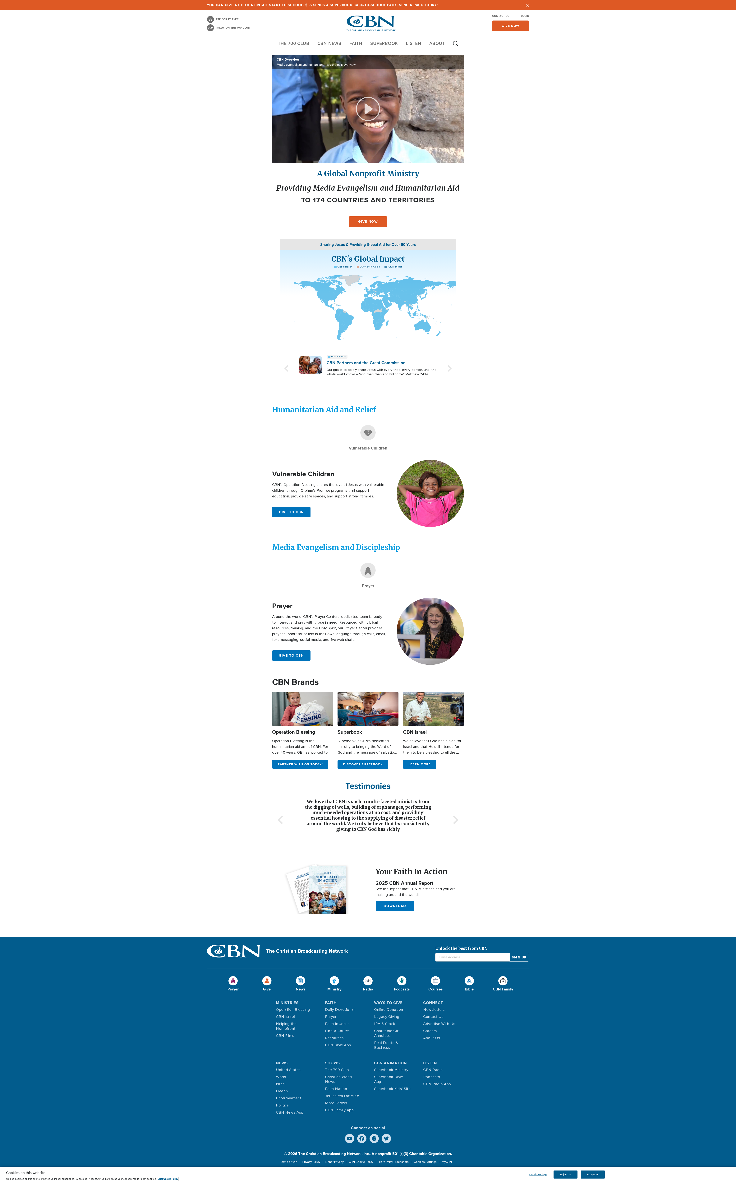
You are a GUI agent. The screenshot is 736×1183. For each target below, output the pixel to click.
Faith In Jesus (337, 1024)
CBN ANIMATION (390, 1063)
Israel (281, 1084)
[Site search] (455, 45)
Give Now (368, 221)
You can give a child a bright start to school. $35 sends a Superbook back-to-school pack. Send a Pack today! (322, 5)
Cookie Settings (538, 1174)
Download (395, 905)
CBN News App (289, 1112)
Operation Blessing (293, 1009)
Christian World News (338, 1079)
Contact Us (500, 16)
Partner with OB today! (300, 764)
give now (510, 26)
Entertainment (288, 1098)
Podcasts (431, 1077)
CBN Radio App (437, 1084)
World (281, 1077)
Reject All (565, 1174)
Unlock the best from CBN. (461, 948)
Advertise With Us (439, 1024)
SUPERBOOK (384, 43)
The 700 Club (293, 43)
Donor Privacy (334, 1162)
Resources (334, 1038)
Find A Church (337, 1031)
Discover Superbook (363, 764)
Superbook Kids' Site (392, 1089)
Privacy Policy (311, 1162)
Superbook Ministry (391, 1070)
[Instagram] (374, 1138)
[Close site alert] (527, 5)
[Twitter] (386, 1138)
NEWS (282, 1063)
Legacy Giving (386, 1016)
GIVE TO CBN (291, 512)
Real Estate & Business (386, 1045)
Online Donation (388, 1009)
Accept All (592, 1174)
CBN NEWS (329, 43)
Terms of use (288, 1162)
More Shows (336, 1103)
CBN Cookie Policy (361, 1162)
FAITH (355, 43)
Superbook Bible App (388, 1079)
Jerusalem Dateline (342, 1096)
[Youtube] (349, 1138)
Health (282, 1091)
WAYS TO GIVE (388, 1003)
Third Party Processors (394, 1162)
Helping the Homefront (286, 1026)
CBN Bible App (338, 1045)
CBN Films (285, 1035)
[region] (368, 1175)
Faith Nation (336, 1089)
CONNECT (433, 1003)
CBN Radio (433, 1070)
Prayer (330, 1016)
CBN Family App (339, 1110)
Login (525, 16)
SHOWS (332, 1063)
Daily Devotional (340, 1009)
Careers (430, 1031)
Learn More (420, 764)
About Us (431, 1038)
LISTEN (413, 43)
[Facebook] (361, 1138)
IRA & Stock (384, 1024)
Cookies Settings (425, 1162)
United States (288, 1070)
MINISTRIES (287, 1003)
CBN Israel (285, 1016)
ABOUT (437, 43)
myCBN (447, 1162)
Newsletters (434, 1009)
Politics (282, 1105)
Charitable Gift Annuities (387, 1033)
